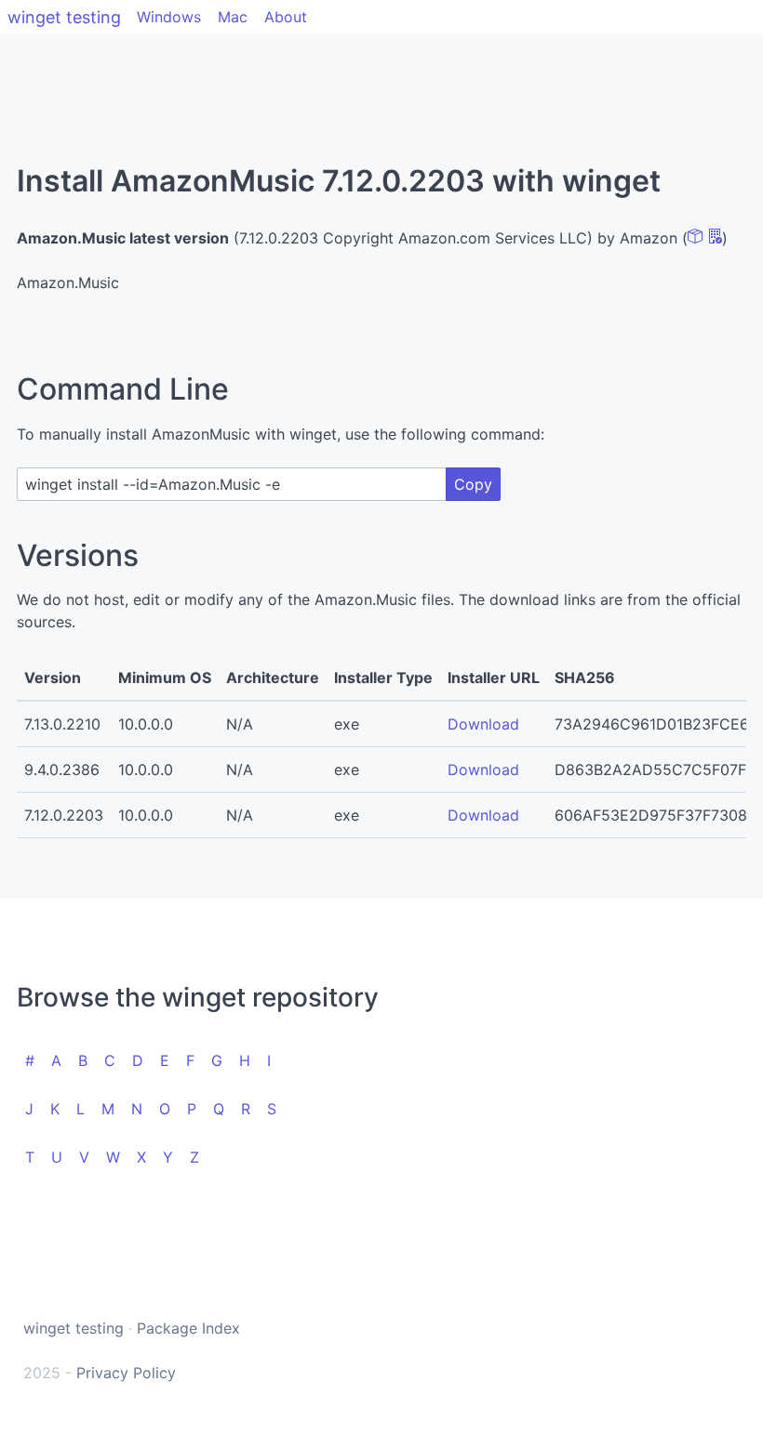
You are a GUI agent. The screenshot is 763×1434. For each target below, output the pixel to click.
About (285, 16)
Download (483, 724)
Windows (169, 16)
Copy (473, 484)
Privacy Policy (126, 1372)
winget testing (64, 17)
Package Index (188, 1328)
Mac (233, 16)
